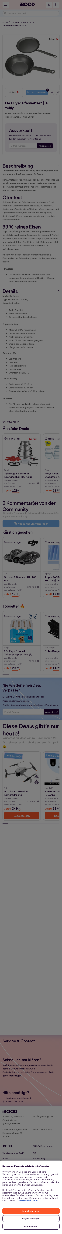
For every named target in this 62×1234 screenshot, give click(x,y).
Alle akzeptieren (31, 1210)
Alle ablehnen (31, 1226)
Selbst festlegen (31, 1218)
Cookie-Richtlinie (27, 1200)
